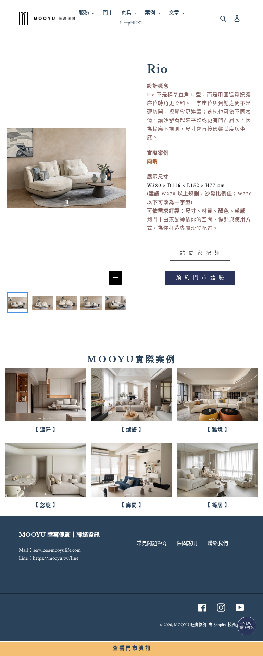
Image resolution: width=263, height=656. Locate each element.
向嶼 (152, 162)
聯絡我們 (218, 543)
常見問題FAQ (151, 543)
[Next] (115, 278)
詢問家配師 (201, 253)
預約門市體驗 (201, 278)
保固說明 (187, 543)
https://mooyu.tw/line (55, 558)
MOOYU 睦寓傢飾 (190, 625)
